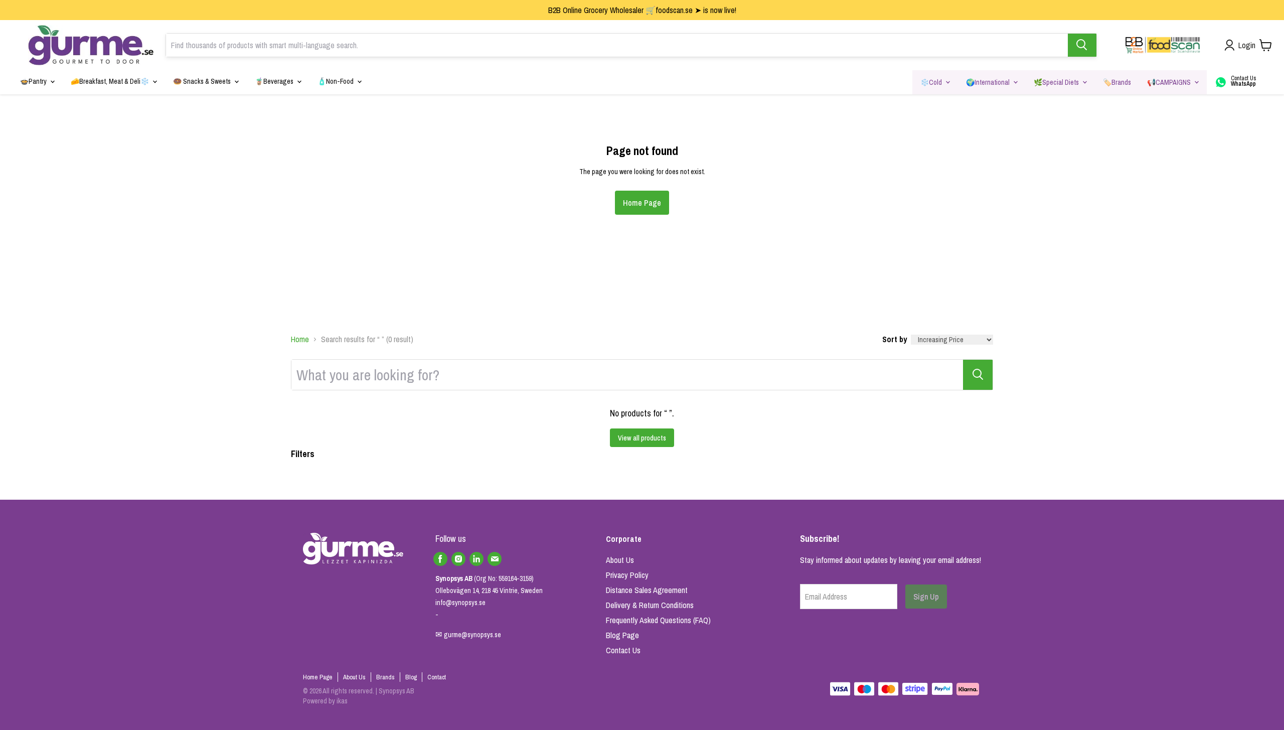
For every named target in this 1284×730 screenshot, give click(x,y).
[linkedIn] (476, 559)
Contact (436, 677)
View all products (642, 438)
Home (300, 339)
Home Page (642, 202)
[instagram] (458, 559)
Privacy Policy (627, 574)
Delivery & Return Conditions (650, 605)
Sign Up (926, 596)
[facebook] (440, 559)
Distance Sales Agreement (647, 590)
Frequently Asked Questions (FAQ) (658, 620)
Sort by (894, 339)
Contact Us (623, 650)
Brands (385, 677)
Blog (411, 677)
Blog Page (622, 635)
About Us (620, 559)
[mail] (495, 559)
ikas (342, 700)
